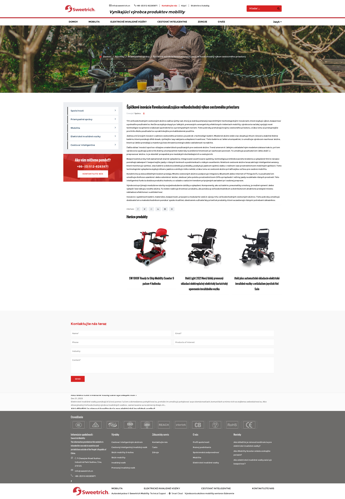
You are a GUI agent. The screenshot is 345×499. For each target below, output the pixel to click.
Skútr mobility (118, 457)
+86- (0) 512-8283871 (93, 166)
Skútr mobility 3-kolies (122, 452)
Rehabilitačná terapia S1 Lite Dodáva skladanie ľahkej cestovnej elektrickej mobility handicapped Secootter (257, 283)
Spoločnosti (77, 110)
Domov (73, 21)
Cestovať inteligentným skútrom (127, 442)
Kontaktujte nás (169, 5)
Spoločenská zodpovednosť (206, 452)
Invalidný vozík (118, 462)
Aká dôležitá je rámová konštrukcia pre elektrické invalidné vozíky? (113, 396)
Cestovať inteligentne (172, 21)
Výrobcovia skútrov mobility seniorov (204, 493)
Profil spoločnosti (201, 442)
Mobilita (94, 21)
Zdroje (202, 21)
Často (154, 447)
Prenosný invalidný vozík (123, 468)
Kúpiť (184, 5)
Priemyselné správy (139, 56)
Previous (128, 261)
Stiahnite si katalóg (200, 5)
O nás (221, 21)
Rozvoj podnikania (202, 447)
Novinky (119, 56)
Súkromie (229, 493)
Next (279, 261)
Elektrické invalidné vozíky (128, 21)
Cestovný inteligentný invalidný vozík (129, 447)
